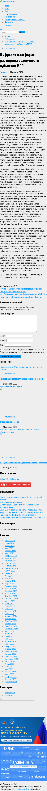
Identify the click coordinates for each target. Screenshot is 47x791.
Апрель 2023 (10, 641)
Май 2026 (9, 548)
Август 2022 (10, 661)
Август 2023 (10, 631)
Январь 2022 (10, 679)
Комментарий (7, 314)
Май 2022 (9, 669)
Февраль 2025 (11, 586)
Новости (7, 11)
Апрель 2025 (10, 581)
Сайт (2, 345)
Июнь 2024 (9, 606)
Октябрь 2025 (11, 566)
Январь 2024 (10, 618)
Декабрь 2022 (11, 651)
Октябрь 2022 (11, 656)
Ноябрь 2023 (10, 623)
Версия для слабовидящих (17, 485)
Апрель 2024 (10, 611)
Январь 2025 (10, 588)
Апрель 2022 (10, 671)
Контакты (8, 25)
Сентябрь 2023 (11, 628)
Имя (2, 336)
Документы (9, 22)
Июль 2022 (9, 664)
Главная (7, 5)
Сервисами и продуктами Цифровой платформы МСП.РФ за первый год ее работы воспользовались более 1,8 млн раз (23, 295)
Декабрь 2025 (11, 560)
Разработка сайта (21, 789)
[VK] (7, 478)
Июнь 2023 (9, 636)
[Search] (1, 29)
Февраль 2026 (11, 555)
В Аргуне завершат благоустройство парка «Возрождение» (23, 462)
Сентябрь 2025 (11, 568)
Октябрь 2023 (11, 626)
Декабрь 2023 (11, 621)
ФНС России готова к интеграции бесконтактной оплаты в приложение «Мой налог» (21, 290)
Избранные (13, 14)
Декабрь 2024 (11, 591)
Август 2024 (10, 601)
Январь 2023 (10, 649)
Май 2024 (9, 608)
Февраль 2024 (11, 616)
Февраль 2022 (11, 676)
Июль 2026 (9, 543)
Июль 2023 (9, 634)
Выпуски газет (10, 16)
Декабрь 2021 (11, 681)
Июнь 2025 (9, 576)
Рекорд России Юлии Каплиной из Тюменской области (21, 378)
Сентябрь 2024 (11, 598)
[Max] (2, 478)
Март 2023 (9, 644)
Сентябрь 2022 (11, 659)
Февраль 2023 (11, 646)
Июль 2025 (9, 573)
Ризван (3, 72)
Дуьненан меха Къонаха (11, 386)
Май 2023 (9, 639)
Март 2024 (9, 613)
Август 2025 (10, 571)
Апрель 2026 (10, 550)
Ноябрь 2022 (10, 654)
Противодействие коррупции (15, 19)
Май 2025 (9, 578)
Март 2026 (9, 553)
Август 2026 (10, 540)
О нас (7, 8)
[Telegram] (14, 478)
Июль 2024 (9, 603)
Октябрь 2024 (11, 596)
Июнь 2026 (9, 545)
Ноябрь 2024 (10, 593)
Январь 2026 (10, 558)
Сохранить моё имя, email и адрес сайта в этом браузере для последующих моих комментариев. (22, 350)
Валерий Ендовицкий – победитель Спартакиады (22, 517)
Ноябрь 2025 (10, 563)
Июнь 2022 (9, 666)
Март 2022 (9, 674)
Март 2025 (9, 583)
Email (3, 340)
